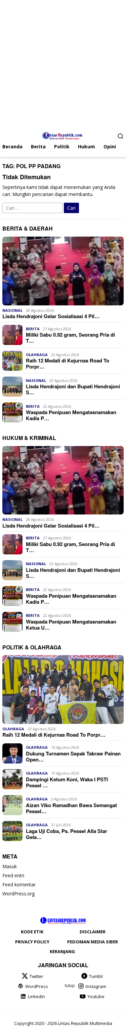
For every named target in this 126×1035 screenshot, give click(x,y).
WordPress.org (18, 893)
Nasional (12, 310)
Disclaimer (93, 932)
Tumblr (96, 976)
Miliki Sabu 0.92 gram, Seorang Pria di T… (70, 338)
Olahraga (37, 354)
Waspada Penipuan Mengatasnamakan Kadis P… (71, 415)
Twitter (36, 976)
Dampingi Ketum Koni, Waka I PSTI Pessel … (67, 782)
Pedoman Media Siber (92, 942)
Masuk (9, 866)
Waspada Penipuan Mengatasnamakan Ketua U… (71, 625)
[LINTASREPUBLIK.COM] (63, 135)
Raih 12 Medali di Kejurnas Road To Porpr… (67, 363)
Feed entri (13, 875)
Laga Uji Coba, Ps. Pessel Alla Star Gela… (66, 834)
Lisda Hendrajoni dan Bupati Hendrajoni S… (73, 389)
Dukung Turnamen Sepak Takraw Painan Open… (73, 756)
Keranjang (62, 951)
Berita (33, 328)
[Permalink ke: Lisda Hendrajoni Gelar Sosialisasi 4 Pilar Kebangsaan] (63, 271)
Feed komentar (19, 884)
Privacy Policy (32, 942)
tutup (70, 985)
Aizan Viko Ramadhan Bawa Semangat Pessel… (71, 808)
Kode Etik (32, 932)
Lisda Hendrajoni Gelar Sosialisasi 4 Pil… (50, 316)
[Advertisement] (63, 63)
